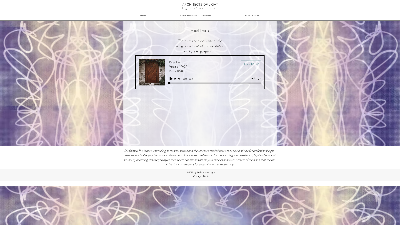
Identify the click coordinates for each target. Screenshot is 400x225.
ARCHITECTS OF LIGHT (200, 4)
